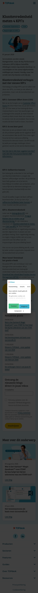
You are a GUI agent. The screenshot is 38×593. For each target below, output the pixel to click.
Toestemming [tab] (13, 287)
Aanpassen (18, 311)
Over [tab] (28, 287)
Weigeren (24, 306)
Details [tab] (22, 287)
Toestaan (14, 306)
